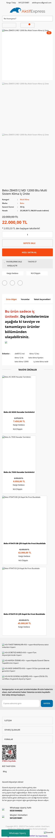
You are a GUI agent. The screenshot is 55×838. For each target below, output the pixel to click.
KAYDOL (47, 703)
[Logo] (27, 11)
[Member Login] (9, 25)
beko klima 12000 (21, 361)
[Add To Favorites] (13, 261)
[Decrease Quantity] (4, 235)
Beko (22, 203)
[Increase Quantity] (51, 235)
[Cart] (27, 25)
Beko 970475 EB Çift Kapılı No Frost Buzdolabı (25, 543)
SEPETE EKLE (29, 243)
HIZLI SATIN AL (29, 252)
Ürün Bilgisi (11, 299)
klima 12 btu (34, 353)
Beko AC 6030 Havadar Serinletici (19, 412)
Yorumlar (25, 299)
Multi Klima (24, 199)
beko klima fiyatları (35, 357)
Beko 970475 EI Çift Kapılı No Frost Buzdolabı (24, 614)
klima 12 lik (19, 357)
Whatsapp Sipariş (17, 833)
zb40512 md (19, 353)
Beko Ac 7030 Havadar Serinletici (19, 472)
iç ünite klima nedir (41, 361)
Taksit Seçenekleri (42, 299)
